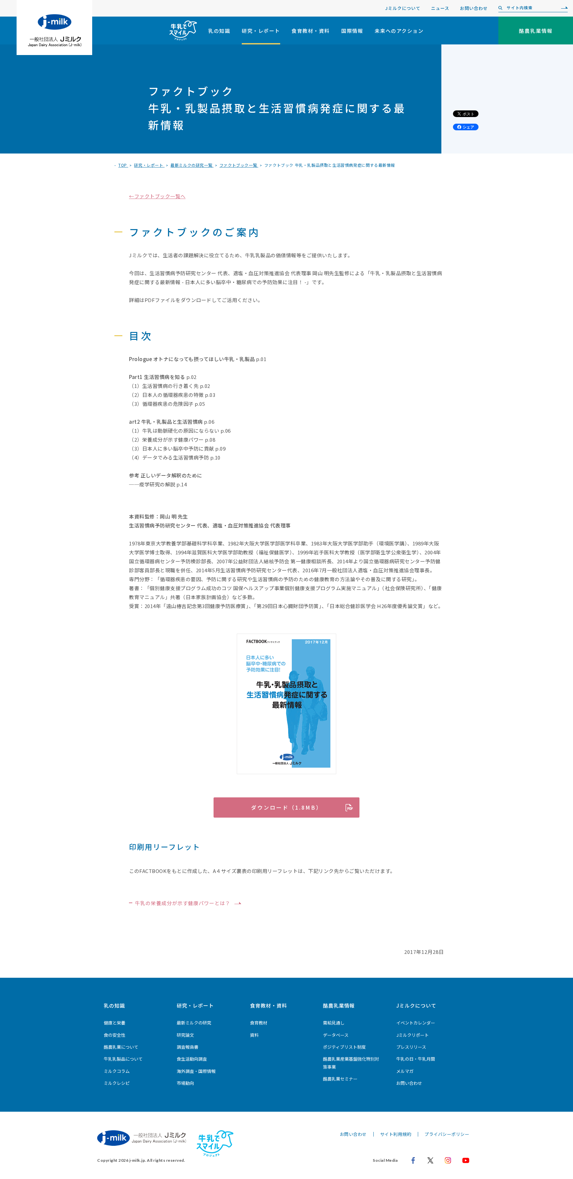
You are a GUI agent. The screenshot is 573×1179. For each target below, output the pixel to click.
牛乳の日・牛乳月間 (415, 1059)
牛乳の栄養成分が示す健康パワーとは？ (182, 903)
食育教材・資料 (310, 30)
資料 (254, 1035)
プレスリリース (411, 1047)
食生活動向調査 (192, 1059)
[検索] (563, 8)
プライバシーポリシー (446, 1134)
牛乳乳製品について (123, 1059)
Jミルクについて (402, 8)
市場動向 (185, 1083)
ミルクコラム (117, 1071)
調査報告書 (187, 1047)
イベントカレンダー (415, 1023)
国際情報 (352, 30)
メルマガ (405, 1071)
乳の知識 (219, 30)
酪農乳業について (121, 1047)
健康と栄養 (114, 1023)
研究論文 (185, 1035)
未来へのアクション (399, 30)
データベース (336, 1035)
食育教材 (258, 1023)
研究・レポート (261, 30)
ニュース (440, 8)
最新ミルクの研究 (194, 1023)
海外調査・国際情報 (196, 1071)
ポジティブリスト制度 (344, 1047)
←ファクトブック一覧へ (157, 196)
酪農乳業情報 (339, 1005)
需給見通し (334, 1023)
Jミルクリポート (412, 1035)
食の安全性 (114, 1035)
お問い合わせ (474, 8)
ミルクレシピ (117, 1083)
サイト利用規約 (396, 1134)
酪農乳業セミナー (340, 1079)
